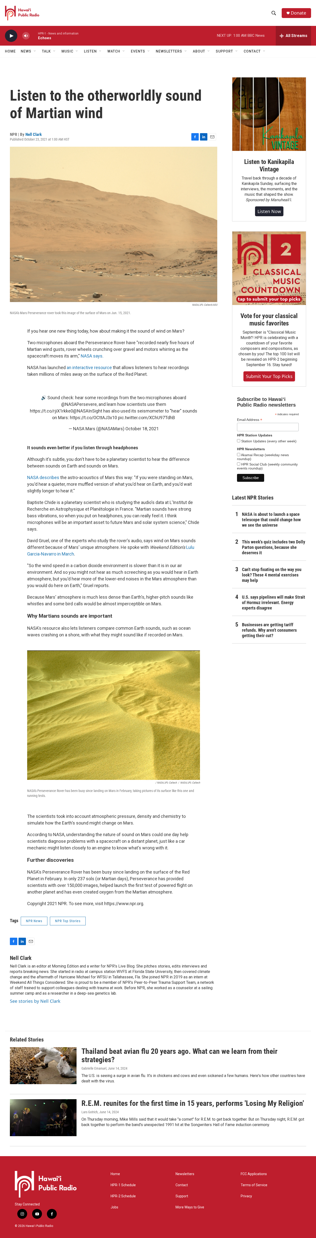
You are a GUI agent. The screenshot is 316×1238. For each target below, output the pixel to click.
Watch (113, 51)
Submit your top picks (269, 376)
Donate (298, 13)
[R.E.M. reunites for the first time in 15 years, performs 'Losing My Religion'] (43, 1117)
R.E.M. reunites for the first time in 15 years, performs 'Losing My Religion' (192, 1103)
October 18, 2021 (142, 428)
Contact (182, 1185)
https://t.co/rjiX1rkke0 (51, 410)
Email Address (249, 419)
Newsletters (185, 1174)
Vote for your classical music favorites (268, 319)
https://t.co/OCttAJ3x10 (93, 417)
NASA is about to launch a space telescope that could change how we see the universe (271, 520)
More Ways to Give (190, 1207)
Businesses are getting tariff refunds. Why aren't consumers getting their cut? (269, 630)
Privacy (246, 1196)
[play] (11, 36)
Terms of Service (254, 1185)
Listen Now (269, 211)
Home (10, 51)
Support (182, 1196)
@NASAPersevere (79, 404)
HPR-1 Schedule (123, 1185)
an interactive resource (89, 367)
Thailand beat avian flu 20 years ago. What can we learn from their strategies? (179, 1055)
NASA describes (43, 477)
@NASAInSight (87, 410)
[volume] (26, 35)
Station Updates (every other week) (268, 441)
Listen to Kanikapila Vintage (269, 165)
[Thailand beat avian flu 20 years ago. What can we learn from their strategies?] (43, 1065)
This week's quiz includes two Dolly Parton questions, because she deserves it (273, 547)
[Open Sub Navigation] (35, 51)
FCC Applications (254, 1174)
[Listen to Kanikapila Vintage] (269, 114)
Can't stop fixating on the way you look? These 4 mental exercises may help (271, 575)
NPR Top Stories (67, 921)
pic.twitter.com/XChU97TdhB (146, 417)
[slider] (34, 35)
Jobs (114, 1207)
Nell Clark (33, 134)
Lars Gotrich (89, 1112)
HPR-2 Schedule (123, 1196)
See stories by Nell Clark (35, 1001)
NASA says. (91, 356)
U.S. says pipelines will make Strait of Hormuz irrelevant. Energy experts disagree (273, 602)
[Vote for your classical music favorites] (269, 268)
